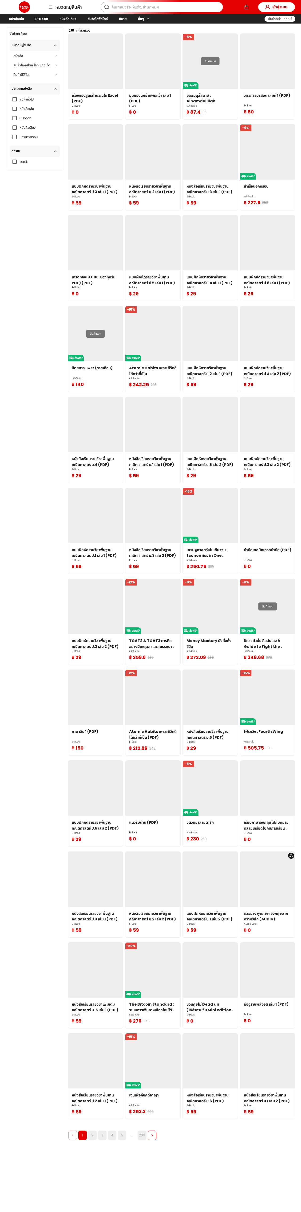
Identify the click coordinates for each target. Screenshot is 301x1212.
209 (142, 1135)
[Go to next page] (152, 1135)
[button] (280, 19)
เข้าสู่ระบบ (279, 7)
